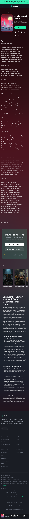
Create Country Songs (6, 494)
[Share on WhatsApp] (18, 32)
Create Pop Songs (5, 490)
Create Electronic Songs (18, 494)
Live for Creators (19, 449)
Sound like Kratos (5, 481)
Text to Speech (4, 436)
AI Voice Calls (4, 452)
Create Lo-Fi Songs (15, 496)
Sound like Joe (13, 481)
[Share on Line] (15, 35)
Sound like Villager (14, 483)
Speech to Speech (5, 439)
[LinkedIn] (20, 505)
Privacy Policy (4, 458)
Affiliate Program (19, 452)
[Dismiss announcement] (27, 2)
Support (3, 469)
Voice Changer (4, 449)
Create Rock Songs (5, 492)
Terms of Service (5, 461)
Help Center (18, 447)
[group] (14, 518)
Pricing (17, 444)
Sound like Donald (5, 477)
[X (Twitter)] (12, 505)
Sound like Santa (15, 479)
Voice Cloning (4, 442)
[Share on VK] (24, 32)
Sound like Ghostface (6, 479)
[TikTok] (17, 505)
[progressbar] (14, 518)
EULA (2, 463)
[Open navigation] (2, 6)
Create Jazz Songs (5, 496)
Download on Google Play (15, 249)
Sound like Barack (5, 483)
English (3, 428)
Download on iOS (15, 244)
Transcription (4, 447)
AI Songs (17, 439)
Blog (17, 442)
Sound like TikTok (23, 483)
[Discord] (9, 505)
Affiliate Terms (4, 466)
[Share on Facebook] (15, 32)
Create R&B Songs (15, 492)
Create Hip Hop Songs (16, 490)
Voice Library (19, 436)
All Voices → (4, 485)
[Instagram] (14, 505)
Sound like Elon (13, 477)
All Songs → (23, 496)
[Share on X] (21, 32)
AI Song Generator (5, 444)
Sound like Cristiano (22, 481)
